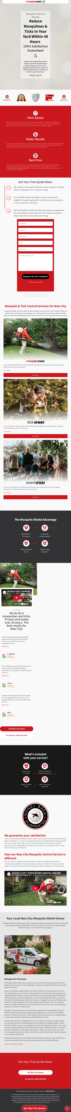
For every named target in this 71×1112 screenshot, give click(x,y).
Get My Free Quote (34, 1108)
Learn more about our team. (13, 1044)
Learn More (7, 370)
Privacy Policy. (53, 1102)
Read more (5, 646)
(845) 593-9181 (50, 1091)
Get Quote (35, 375)
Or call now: (16, 735)
